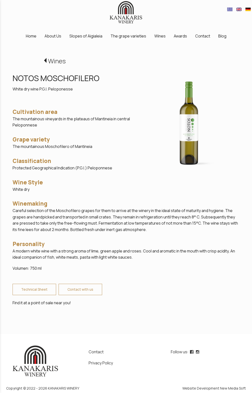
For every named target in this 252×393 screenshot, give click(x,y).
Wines (56, 61)
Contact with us (80, 289)
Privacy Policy (101, 363)
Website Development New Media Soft (214, 388)
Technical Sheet (34, 289)
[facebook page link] (192, 352)
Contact (96, 352)
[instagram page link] (198, 352)
